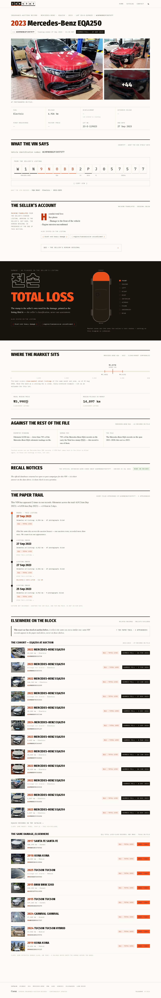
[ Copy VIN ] (80, 183)
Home (121, 4)
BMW (48, 986)
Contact (140, 4)
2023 (70, 15)
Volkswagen (70, 986)
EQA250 (61, 15)
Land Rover (81, 986)
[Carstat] (23, 4)
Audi (53, 986)
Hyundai (22, 986)
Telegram (139, 991)
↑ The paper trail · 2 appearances (131, 630)
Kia (29, 986)
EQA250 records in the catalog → (27, 823)
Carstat (14, 991)
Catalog (130, 4)
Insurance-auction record (24, 15)
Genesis (60, 986)
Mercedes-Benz (48, 15)
